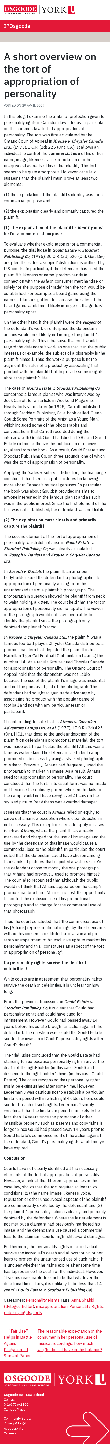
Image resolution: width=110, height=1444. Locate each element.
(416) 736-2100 (16, 1404)
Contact (10, 1399)
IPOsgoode (17, 25)
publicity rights (17, 1312)
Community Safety (17, 1418)
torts (37, 1312)
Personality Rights (42, 1300)
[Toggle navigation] (11, 37)
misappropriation (52, 1306)
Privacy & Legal (15, 1423)
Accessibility (13, 1428)
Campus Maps (14, 1409)
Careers (10, 1433)
